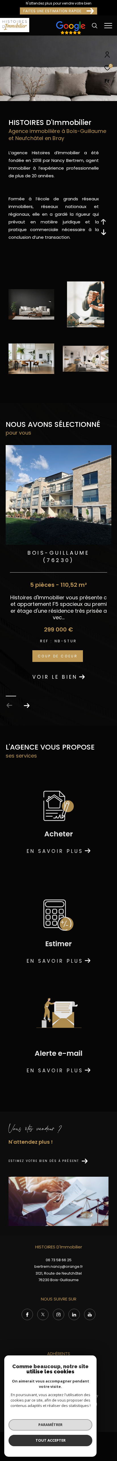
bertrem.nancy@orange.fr (58, 1266)
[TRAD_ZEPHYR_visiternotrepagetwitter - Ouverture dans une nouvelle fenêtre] (43, 1314)
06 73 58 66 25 (59, 1260)
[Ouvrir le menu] (108, 26)
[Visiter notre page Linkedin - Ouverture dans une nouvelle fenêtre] (74, 1314)
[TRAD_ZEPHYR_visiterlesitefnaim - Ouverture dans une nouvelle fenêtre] (70, 34)
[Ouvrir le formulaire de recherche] (94, 25)
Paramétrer (50, 1424)
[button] (26, 705)
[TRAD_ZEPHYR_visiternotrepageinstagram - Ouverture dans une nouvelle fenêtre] (58, 1314)
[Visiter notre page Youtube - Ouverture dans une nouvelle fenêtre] (89, 1314)
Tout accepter (50, 1440)
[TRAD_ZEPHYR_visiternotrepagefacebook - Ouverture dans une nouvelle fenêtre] (27, 1314)
